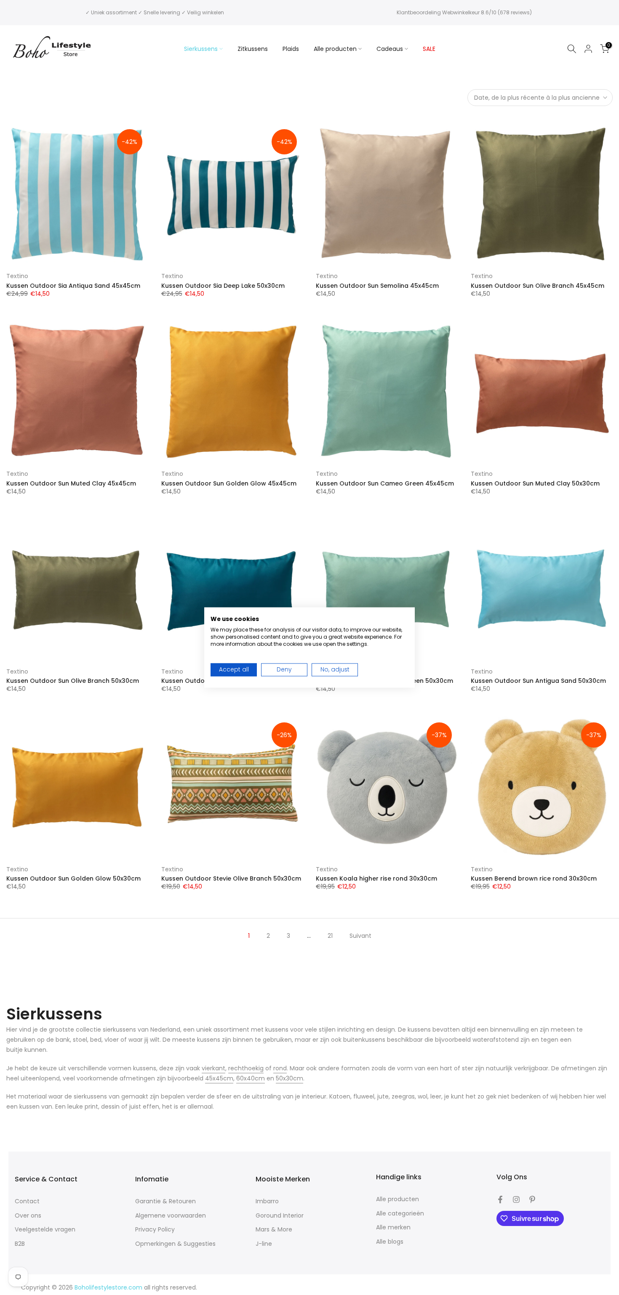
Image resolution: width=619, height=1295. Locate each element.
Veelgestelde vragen (45, 1230)
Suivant (360, 935)
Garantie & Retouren (165, 1201)
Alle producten (335, 49)
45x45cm (219, 1078)
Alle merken (393, 1227)
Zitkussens (252, 49)
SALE (429, 49)
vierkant (213, 1068)
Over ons (28, 1216)
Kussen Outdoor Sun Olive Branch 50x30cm (72, 681)
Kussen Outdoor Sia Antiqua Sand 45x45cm (73, 285)
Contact (27, 1201)
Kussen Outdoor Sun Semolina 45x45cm (377, 285)
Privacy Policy (155, 1230)
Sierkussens (201, 49)
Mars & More (274, 1230)
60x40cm (250, 1078)
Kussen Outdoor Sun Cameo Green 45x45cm (385, 483)
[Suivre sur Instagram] (516, 1199)
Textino (17, 276)
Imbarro (267, 1201)
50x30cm (289, 1078)
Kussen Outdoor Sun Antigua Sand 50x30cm (538, 681)
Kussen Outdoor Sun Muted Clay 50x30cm (535, 483)
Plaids (291, 49)
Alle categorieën (400, 1214)
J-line (264, 1244)
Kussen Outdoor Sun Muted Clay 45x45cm (71, 483)
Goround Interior (280, 1216)
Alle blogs (389, 1242)
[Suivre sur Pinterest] (532, 1199)
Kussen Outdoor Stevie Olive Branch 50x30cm (231, 878)
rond (280, 1068)
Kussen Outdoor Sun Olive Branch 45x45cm (537, 285)
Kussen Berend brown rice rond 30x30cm (534, 878)
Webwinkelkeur (461, 12)
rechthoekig (246, 1068)
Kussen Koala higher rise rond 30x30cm (376, 878)
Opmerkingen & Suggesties (175, 1244)
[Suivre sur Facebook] (500, 1199)
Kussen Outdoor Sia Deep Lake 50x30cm (223, 285)
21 (330, 935)
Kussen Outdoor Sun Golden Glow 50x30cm (73, 878)
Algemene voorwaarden (170, 1216)
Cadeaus (389, 49)
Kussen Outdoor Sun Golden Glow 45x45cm (228, 483)
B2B (20, 1244)
